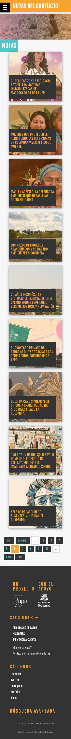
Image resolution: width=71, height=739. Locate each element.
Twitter (15, 680)
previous (23, 540)
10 (47, 548)
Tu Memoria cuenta (24, 639)
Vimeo (14, 697)
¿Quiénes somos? (22, 647)
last (20, 557)
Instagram (16, 686)
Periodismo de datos (25, 627)
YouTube (15, 692)
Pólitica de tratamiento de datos (31, 653)
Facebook (16, 674)
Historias (19, 633)
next (8, 557)
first (8, 540)
